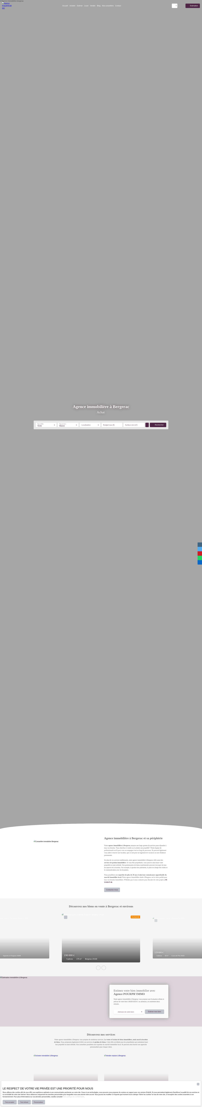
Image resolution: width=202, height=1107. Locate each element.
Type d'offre (40, 424)
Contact (118, 6)
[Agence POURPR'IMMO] (7, 6)
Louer (86, 6)
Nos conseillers (108, 6)
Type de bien (62, 424)
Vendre (92, 6)
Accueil (65, 6)
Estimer (80, 6)
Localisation (86, 425)
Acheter (72, 6)
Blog (98, 6)
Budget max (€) (109, 425)
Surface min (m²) (131, 425)
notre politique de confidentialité (73, 1097)
